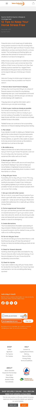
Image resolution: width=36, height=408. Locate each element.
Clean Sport (9, 375)
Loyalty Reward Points (26, 352)
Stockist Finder (9, 379)
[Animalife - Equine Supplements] (18, 3)
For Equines (9, 354)
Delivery (26, 354)
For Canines (9, 356)
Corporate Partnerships (9, 373)
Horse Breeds (9, 382)
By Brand (9, 352)
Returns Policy (26, 356)
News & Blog (9, 377)
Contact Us (26, 349)
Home (9, 349)
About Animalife (9, 370)
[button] (7, 3)
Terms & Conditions (26, 360)
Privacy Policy (26, 358)
